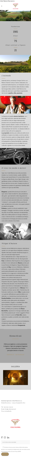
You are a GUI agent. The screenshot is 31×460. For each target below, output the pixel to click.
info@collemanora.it (10, 409)
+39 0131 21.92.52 (8, 407)
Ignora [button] (12, 1)
